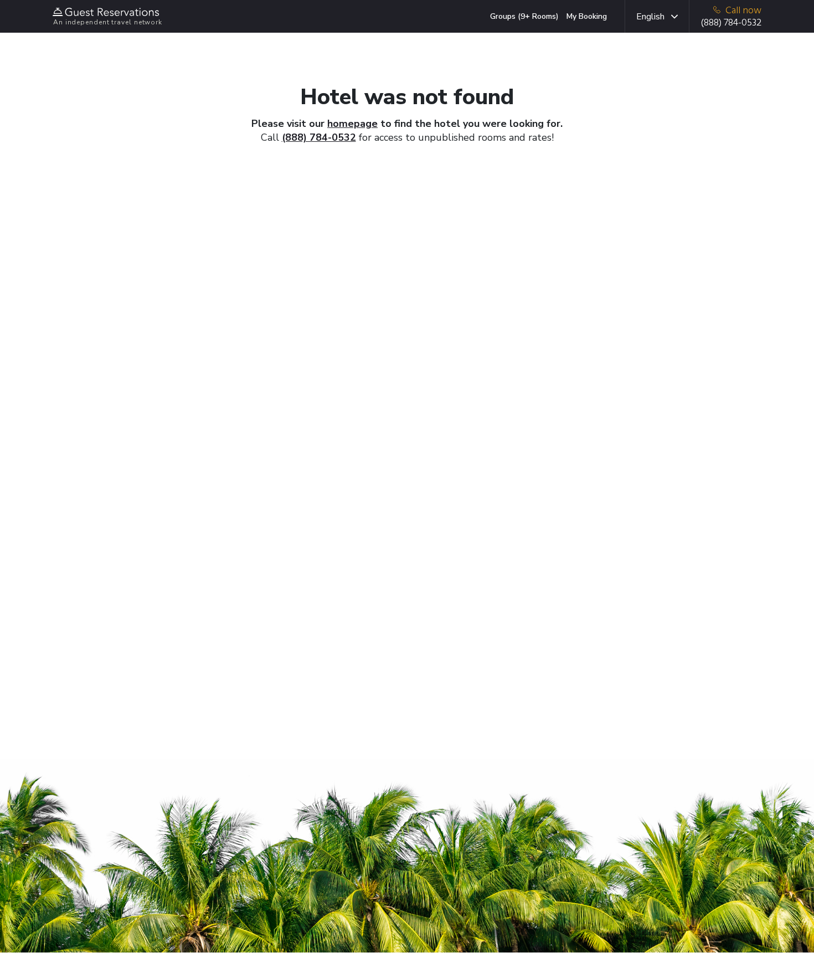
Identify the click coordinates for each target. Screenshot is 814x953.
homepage (352, 123)
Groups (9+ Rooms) (524, 16)
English (650, 17)
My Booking (586, 16)
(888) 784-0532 (319, 137)
